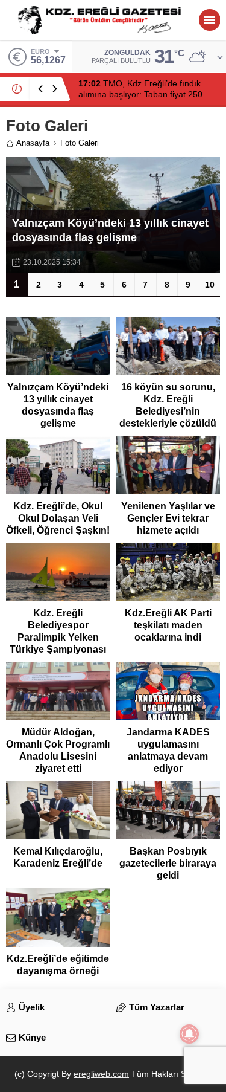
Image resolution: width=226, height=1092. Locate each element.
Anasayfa (32, 142)
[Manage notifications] (189, 1034)
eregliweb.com (101, 1074)
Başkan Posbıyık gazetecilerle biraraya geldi (167, 863)
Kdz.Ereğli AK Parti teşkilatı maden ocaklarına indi (168, 625)
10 (210, 284)
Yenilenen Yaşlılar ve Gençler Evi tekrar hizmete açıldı (168, 518)
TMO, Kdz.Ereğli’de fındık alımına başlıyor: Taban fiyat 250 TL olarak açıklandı (140, 94)
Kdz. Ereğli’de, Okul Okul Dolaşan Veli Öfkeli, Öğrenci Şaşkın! (58, 518)
